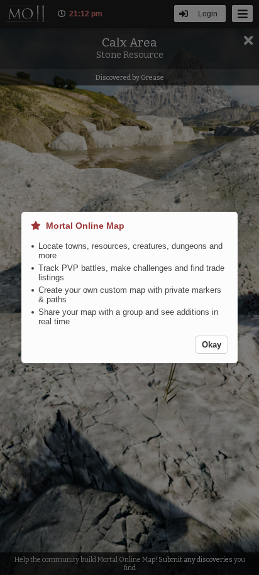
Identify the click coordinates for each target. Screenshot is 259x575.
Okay (211, 344)
